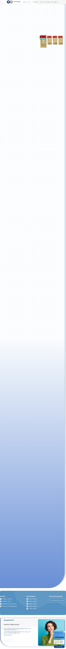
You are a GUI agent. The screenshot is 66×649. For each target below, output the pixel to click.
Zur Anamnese (8, 640)
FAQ (45, 2)
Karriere (41, 2)
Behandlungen (35, 2)
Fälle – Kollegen (54, 2)
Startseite (25, 2)
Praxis (29, 2)
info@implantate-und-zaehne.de (9, 603)
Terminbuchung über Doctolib (57, 600)
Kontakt (48, 2)
